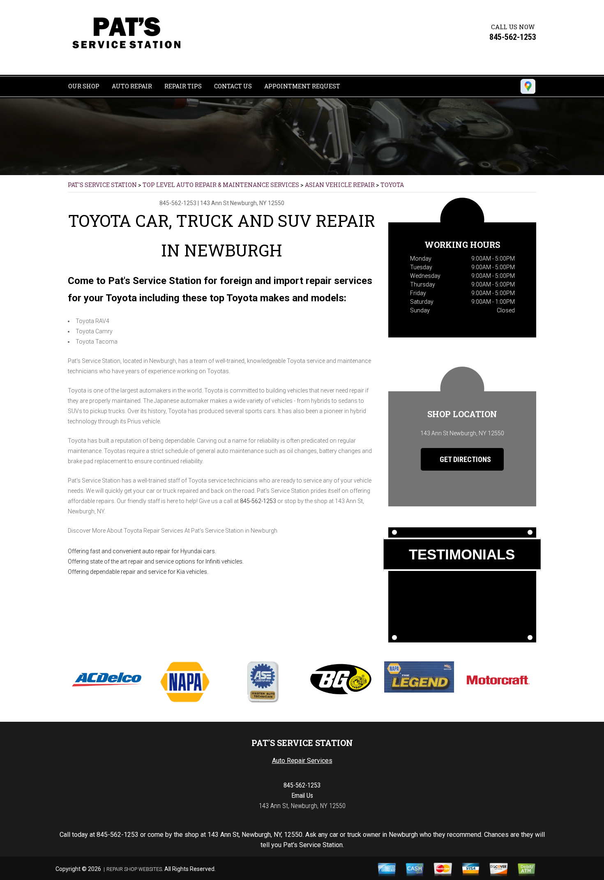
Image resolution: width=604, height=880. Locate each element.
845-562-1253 (512, 37)
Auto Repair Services (302, 761)
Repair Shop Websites (134, 869)
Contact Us (233, 86)
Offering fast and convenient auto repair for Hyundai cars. (142, 551)
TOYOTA (392, 185)
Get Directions (464, 459)
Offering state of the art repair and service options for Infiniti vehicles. (156, 561)
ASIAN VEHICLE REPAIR (340, 185)
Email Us (302, 795)
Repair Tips (183, 86)
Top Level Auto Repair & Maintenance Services (221, 185)
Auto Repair (132, 86)
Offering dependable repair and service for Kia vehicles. (138, 571)
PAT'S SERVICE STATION (102, 185)
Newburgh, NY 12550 (257, 203)
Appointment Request (302, 86)
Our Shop (83, 86)
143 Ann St (214, 203)
